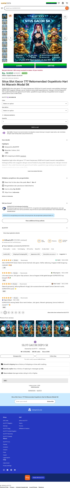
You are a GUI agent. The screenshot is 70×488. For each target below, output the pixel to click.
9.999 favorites (35, 387)
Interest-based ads (22, 487)
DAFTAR (51, 66)
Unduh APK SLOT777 (38, 477)
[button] (35, 341)
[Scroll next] (57, 254)
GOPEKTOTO (6, 88)
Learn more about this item (35, 171)
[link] (1, 312)
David (58, 260)
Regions (41, 487)
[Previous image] (11, 38)
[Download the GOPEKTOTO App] (27, 477)
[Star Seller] (8, 97)
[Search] (67, 8)
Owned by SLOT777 (31, 349)
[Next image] (65, 38)
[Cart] (67, 3)
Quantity (4, 118)
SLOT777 (4, 97)
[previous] (3, 329)
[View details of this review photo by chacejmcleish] (26, 328)
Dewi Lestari (57, 283)
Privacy (12, 487)
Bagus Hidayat (8, 300)
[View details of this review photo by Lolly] (8, 328)
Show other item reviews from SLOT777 (58, 312)
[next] (67, 329)
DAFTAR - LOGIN (51, 3)
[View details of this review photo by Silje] (44, 328)
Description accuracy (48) (50, 254)
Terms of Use (4, 487)
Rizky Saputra (56, 272)
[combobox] (34, 8)
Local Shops (33, 487)
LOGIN (19, 66)
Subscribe (50, 401)
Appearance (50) (35, 254)
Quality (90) (6, 254)
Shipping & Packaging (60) (20, 254)
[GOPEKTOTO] (6, 5)
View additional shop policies (35, 221)
